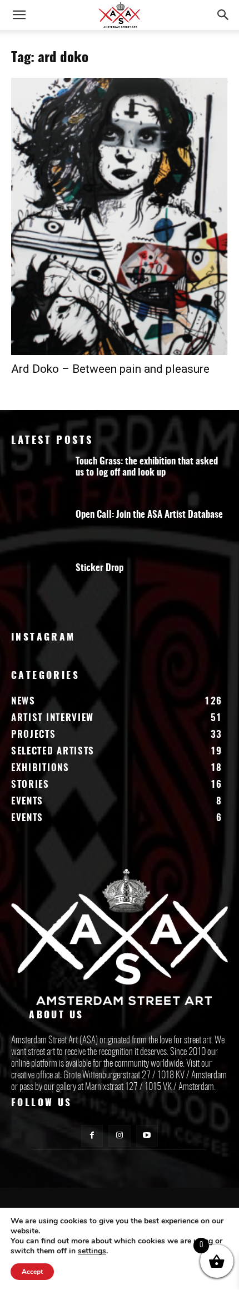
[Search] (223, 15)
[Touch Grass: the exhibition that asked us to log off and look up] (39, 477)
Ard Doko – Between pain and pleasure (110, 369)
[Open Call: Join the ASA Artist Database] (39, 531)
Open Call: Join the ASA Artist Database (149, 514)
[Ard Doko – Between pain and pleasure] (119, 216)
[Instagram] (119, 1136)
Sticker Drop (99, 568)
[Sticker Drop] (39, 584)
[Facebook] (92, 1136)
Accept (32, 1271)
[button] (19, 15)
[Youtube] (147, 1136)
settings (92, 1251)
